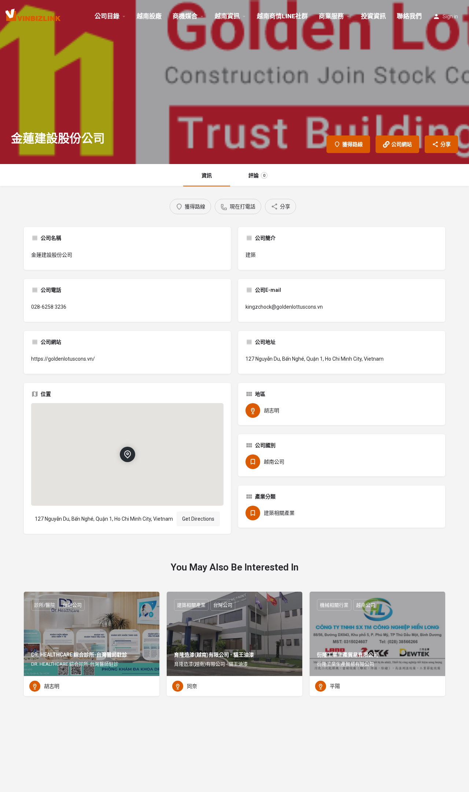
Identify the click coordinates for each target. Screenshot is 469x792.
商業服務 (331, 16)
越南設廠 (149, 16)
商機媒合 (185, 16)
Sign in (450, 16)
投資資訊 (373, 16)
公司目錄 (107, 16)
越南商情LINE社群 (282, 16)
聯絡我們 (409, 16)
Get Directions (198, 519)
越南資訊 (227, 16)
